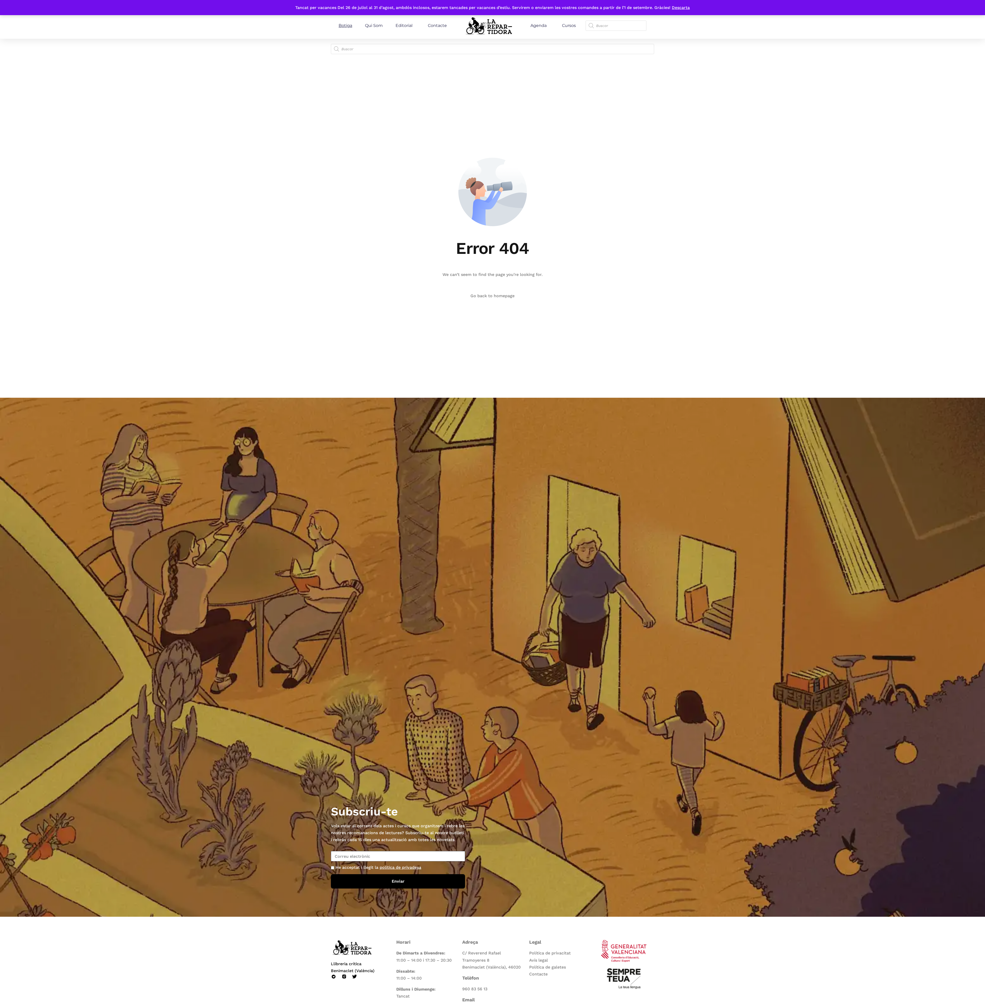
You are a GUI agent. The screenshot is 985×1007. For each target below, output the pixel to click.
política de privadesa (400, 867)
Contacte (437, 25)
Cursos (569, 25)
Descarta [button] (681, 7)
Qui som (374, 25)
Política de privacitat (550, 953)
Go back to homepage (492, 295)
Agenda (538, 25)
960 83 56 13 (474, 988)
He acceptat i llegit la (378, 867)
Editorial (404, 25)
